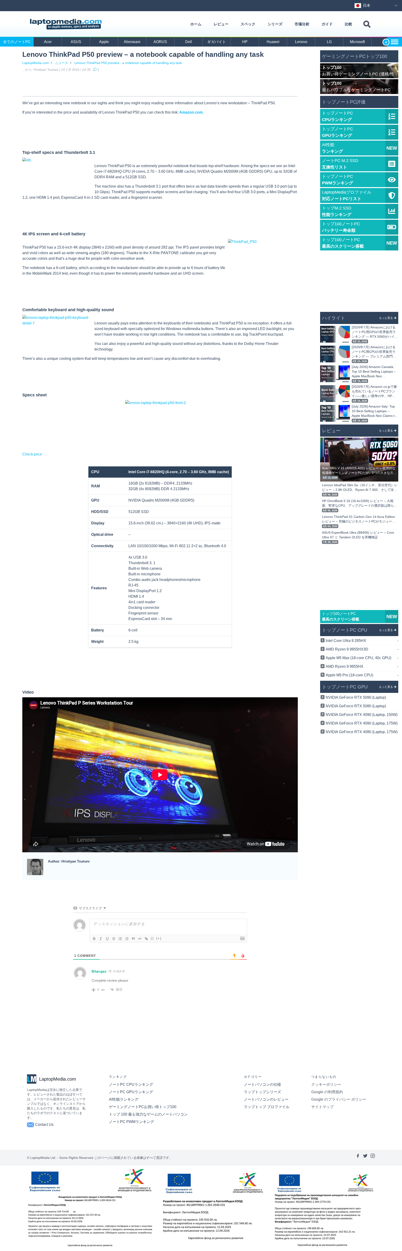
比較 (348, 24)
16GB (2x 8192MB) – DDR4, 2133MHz (160, 483)
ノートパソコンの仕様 (262, 1084)
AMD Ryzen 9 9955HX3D (362, 649)
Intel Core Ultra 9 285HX (362, 641)
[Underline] (107, 938)
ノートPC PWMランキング (131, 1122)
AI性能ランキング (123, 1099)
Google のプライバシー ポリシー (338, 1099)
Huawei (273, 42)
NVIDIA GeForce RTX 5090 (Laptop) (356, 697)
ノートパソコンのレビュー (266, 1099)
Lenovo (301, 42)
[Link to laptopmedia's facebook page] (357, 1157)
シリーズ (275, 24)
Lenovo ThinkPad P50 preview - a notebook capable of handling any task (128, 63)
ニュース (61, 63)
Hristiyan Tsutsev (46, 69)
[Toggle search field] (367, 24)
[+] (158, 938)
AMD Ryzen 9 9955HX (362, 666)
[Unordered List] (127, 938)
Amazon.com (191, 112)
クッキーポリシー (326, 1084)
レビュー (221, 24)
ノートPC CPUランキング (131, 1084)
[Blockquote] (133, 938)
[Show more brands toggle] (394, 42)
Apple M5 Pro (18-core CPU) (362, 675)
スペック (248, 24)
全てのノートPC (17, 42)
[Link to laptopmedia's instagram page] (372, 1157)
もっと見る (386, 318)
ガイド (327, 24)
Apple (104, 42)
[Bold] (94, 938)
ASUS (76, 42)
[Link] (146, 938)
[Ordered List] (120, 938)
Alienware (132, 42)
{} (152, 938)
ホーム (195, 24)
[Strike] (114, 938)
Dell (188, 42)
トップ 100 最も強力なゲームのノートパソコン (148, 1114)
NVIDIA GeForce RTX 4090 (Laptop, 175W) (362, 723)
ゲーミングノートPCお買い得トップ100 (142, 1107)
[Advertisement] (160, 84)
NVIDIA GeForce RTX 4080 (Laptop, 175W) (362, 732)
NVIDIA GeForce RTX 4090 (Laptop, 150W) (362, 715)
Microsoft (357, 42)
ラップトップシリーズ (262, 1092)
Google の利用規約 (327, 1092)
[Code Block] (140, 938)
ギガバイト (216, 42)
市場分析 (302, 24)
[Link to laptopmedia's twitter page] (365, 1157)
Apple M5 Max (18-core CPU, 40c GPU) (362, 658)
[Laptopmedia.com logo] (66, 24)
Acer (48, 42)
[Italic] (100, 938)
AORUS (160, 42)
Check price (32, 454)
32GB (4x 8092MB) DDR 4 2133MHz (158, 489)
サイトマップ (322, 1107)
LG (329, 42)
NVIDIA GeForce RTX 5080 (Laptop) (356, 706)
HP (245, 42)
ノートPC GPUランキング (131, 1092)
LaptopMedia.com (35, 63)
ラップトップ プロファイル (266, 1107)
